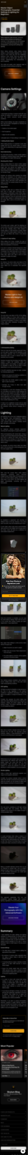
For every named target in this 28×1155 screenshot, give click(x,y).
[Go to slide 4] (14, 577)
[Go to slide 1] (12, 577)
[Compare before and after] (13, 566)
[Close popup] (25, 552)
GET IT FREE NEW (13, 595)
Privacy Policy (15, 600)
